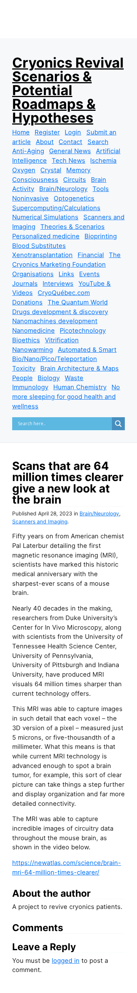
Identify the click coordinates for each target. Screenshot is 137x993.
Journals (25, 283)
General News (70, 151)
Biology (49, 378)
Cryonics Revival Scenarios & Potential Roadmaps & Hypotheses (68, 90)
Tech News (68, 160)
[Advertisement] (74, 31)
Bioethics (26, 340)
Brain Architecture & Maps (79, 368)
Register (47, 132)
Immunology (30, 387)
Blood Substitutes (39, 245)
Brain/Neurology (63, 189)
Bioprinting (100, 236)
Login (73, 132)
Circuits (74, 179)
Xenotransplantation (42, 255)
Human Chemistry (80, 387)
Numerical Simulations (45, 217)
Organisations (33, 274)
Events (89, 274)
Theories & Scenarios (72, 226)
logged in (66, 960)
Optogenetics (74, 198)
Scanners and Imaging (39, 521)
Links (66, 274)
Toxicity (23, 368)
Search (98, 142)
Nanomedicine (33, 330)
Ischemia (103, 160)
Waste (74, 378)
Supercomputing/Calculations (56, 208)
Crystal (50, 170)
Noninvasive (30, 198)
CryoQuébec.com (64, 292)
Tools (100, 189)
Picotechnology (83, 330)
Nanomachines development (54, 321)
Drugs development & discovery (60, 312)
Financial (91, 255)
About (45, 142)
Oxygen (23, 170)
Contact (70, 142)
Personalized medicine (46, 236)
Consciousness (35, 179)
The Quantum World (78, 302)
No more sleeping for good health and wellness (66, 396)
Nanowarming (32, 349)
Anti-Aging (28, 151)
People (22, 378)
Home (21, 132)
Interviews (58, 283)
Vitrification (62, 340)
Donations (27, 302)
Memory (78, 170)
